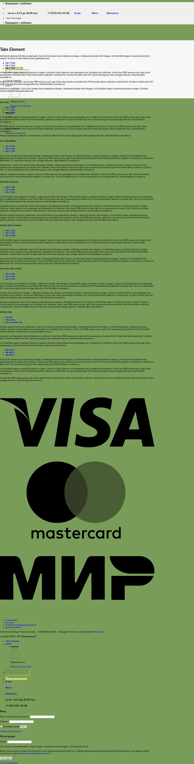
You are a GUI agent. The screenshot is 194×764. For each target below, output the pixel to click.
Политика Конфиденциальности (21, 625)
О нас (79, 13)
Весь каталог (12, 641)
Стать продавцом (8, 763)
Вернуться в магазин (21, 106)
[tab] (10, 63)
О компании (11, 620)
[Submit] (6, 677)
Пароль (4, 721)
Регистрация (6, 758)
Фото (96, 13)
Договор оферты (13, 627)
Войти (23, 727)
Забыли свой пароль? (11, 731)
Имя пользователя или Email (15, 717)
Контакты (112, 13)
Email (3, 742)
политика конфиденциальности (35, 753)
